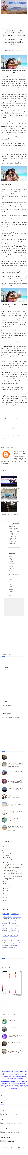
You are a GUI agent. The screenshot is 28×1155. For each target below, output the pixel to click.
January (7, 888)
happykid (16, 918)
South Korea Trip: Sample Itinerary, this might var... (13, 874)
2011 (4, 897)
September (7, 859)
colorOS (12, 29)
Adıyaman (11, 568)
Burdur (11, 559)
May (6, 881)
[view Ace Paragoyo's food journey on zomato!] (11, 717)
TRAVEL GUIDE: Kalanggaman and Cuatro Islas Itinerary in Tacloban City (15, 804)
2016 (4, 852)
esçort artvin (12, 530)
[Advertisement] (14, 636)
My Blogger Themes (22, 1147)
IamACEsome (11, 1147)
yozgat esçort (12, 536)
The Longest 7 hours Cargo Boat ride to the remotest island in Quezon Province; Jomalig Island (15, 828)
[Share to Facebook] (22, 418)
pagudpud (13, 935)
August (6, 860)
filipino (5, 930)
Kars (10, 558)
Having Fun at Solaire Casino (14, 756)
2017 (4, 850)
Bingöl (10, 579)
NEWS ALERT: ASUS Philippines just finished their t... (13, 877)
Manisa (11, 589)
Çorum (11, 561)
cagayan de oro (7, 940)
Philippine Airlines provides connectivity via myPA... (11, 871)
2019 (4, 846)
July (6, 862)
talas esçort (12, 543)
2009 (4, 900)
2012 (4, 895)
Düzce (10, 554)
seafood (6, 925)
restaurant (6, 918)
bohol (12, 947)
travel (17, 916)
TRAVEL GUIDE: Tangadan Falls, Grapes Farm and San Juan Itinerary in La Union (15, 765)
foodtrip (14, 913)
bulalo (13, 928)
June (6, 879)
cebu (5, 935)
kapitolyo (14, 930)
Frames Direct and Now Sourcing (14, 106)
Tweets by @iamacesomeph (9, 705)
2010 (4, 899)
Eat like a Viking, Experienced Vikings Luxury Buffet (15, 796)
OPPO (14, 30)
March (6, 885)
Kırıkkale (11, 563)
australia (14, 923)
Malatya (11, 583)
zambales (13, 945)
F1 (18, 29)
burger (5, 923)
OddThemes (18, 1150)
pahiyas (6, 928)
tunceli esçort (12, 541)
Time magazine (7, 88)
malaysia (17, 942)
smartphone (12, 35)
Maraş (10, 556)
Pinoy (13, 920)
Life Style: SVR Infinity (13, 1028)
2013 (4, 893)
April (6, 883)
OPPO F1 (20, 30)
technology (21, 35)
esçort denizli (12, 538)
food (5, 913)
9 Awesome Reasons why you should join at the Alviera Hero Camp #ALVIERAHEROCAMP (15, 781)
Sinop (10, 584)
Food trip (15, 925)
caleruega (18, 940)
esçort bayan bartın (14, 528)
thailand (6, 933)
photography (7, 916)
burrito (14, 933)
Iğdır (10, 564)
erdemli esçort (12, 535)
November (7, 855)
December (7, 854)
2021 (4, 845)
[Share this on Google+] (11, 418)
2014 (4, 892)
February (7, 886)
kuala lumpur (7, 942)
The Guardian (12, 376)
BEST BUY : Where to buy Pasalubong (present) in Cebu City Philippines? (15, 773)
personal (6, 33)
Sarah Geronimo (15, 33)
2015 (4, 890)
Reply (10, 545)
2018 (4, 848)
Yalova (11, 566)
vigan (5, 945)
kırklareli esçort (13, 540)
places (5, 920)
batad (5, 947)
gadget (23, 29)
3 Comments (19, 50)
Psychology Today (21, 130)
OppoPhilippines (9, 32)
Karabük (11, 591)
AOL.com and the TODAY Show (11, 192)
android (5, 29)
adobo (5, 938)
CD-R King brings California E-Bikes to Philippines (15, 812)
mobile (8, 30)
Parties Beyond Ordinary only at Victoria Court (15, 1036)
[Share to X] (6, 418)
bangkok (14, 938)
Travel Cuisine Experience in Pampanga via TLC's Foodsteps (15, 789)
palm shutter (20, 32)
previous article (6, 246)
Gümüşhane (12, 586)
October (7, 857)
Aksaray (11, 581)
